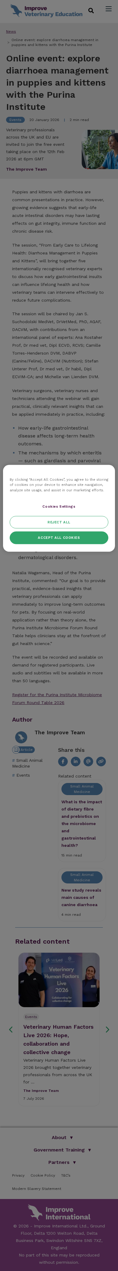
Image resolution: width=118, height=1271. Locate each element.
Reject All (59, 522)
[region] (59, 508)
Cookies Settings (58, 506)
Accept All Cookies (59, 538)
